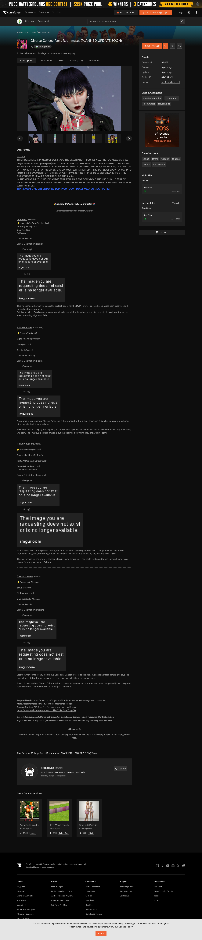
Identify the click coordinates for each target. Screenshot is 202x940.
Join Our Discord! (92, 887)
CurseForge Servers (93, 914)
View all (175, 203)
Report (164, 232)
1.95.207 (146, 164)
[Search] (182, 21)
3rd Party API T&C (59, 905)
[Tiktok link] (162, 865)
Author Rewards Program (62, 896)
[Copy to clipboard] (171, 77)
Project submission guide (61, 891)
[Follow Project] (179, 46)
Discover (30, 21)
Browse (28, 12)
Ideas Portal (90, 891)
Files (61, 60)
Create (42, 12)
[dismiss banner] (197, 4)
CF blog (88, 896)
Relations (94, 60)
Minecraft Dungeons (25, 914)
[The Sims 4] (19, 21)
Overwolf (158, 887)
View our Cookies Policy (121, 927)
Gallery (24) (76, 60)
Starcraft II (21, 905)
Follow (122, 768)
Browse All (43, 21)
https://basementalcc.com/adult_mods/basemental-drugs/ (45, 704)
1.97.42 (155, 159)
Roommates (149, 104)
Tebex (156, 896)
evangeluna (47, 768)
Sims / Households (41, 32)
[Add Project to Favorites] (172, 46)
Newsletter (90, 900)
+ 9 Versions (159, 164)
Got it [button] (101, 934)
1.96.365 (176, 159)
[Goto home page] (12, 12)
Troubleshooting (126, 891)
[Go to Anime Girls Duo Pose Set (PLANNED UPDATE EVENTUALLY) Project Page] (29, 818)
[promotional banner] (101, 4)
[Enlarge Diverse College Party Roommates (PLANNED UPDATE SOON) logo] (22, 44)
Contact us (124, 896)
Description (26, 60)
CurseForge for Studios (163, 891)
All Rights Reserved (170, 82)
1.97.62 (146, 159)
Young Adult (172, 98)
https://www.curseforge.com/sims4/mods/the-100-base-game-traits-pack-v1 (70, 700)
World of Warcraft (25, 896)
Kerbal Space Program (26, 909)
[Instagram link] (157, 865)
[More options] (196, 12)
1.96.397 (165, 159)
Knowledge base (127, 887)
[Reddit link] (183, 865)
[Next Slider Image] (129, 138)
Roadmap (89, 905)
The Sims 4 (22, 32)
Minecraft (21, 891)
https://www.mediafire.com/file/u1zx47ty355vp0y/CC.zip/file (46, 710)
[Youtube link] (167, 865)
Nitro (156, 900)
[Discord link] (173, 865)
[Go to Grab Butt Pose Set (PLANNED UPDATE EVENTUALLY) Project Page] (89, 818)
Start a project (57, 887)
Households (164, 104)
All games (21, 887)
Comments (46, 60)
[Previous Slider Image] (20, 138)
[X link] (178, 865)
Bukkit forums (91, 909)
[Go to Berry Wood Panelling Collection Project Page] (59, 818)
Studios (56, 12)
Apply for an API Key (60, 900)
